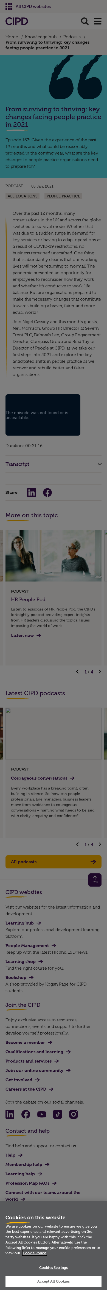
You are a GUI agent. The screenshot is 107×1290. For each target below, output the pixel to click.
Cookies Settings (53, 1267)
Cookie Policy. (34, 1253)
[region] (53, 1245)
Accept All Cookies (53, 1281)
